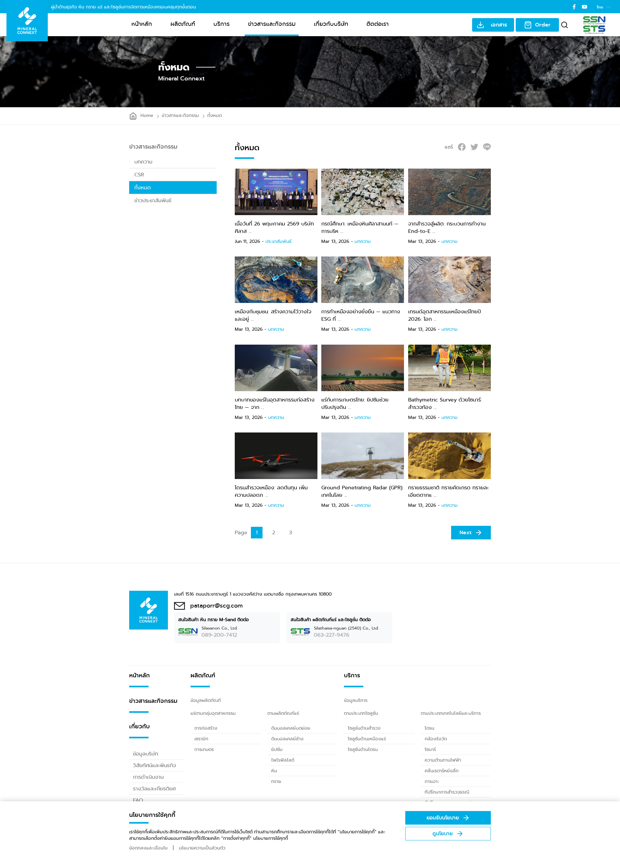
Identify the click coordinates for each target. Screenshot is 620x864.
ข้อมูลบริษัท (145, 753)
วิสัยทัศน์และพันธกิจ (154, 765)
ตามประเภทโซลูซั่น (361, 713)
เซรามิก (201, 738)
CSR (139, 174)
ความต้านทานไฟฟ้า (443, 760)
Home (146, 115)
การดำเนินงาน (148, 777)
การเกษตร (204, 749)
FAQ (138, 800)
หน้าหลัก (141, 24)
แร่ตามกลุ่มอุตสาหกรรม (213, 713)
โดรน (429, 728)
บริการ (221, 24)
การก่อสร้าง (205, 728)
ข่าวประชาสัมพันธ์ (152, 200)
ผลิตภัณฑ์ (182, 24)
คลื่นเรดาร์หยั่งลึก (442, 770)
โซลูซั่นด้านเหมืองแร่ (367, 738)
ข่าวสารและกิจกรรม (271, 24)
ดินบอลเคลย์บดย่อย (290, 728)
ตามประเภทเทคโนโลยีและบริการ (451, 713)
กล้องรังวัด (436, 738)
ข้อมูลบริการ (355, 700)
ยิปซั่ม (277, 749)
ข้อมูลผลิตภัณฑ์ (206, 700)
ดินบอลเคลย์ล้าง (287, 738)
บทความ (143, 161)
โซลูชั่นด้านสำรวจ (364, 728)
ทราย (276, 781)
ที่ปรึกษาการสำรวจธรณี (447, 792)
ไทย (600, 7)
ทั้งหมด (214, 115)
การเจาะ (432, 781)
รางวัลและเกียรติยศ (154, 788)
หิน (274, 770)
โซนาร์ (430, 749)
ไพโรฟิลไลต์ (282, 760)
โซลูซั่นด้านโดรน (363, 749)
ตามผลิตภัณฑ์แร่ (283, 713)
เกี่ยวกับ (139, 726)
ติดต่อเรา (378, 24)
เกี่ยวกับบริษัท (331, 24)
